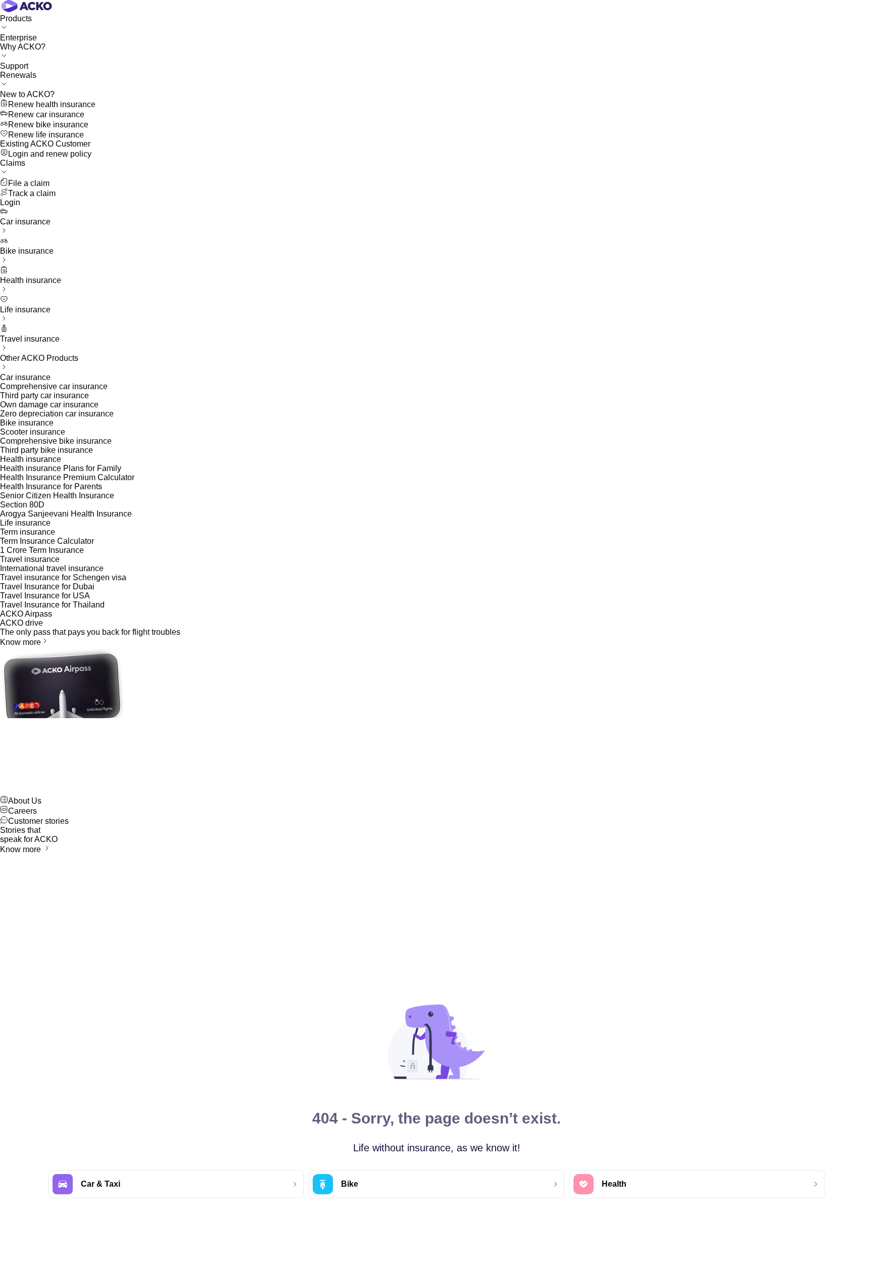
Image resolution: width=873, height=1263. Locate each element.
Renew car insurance (46, 114)
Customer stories (38, 821)
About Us (24, 801)
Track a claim (32, 193)
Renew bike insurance (48, 124)
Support (14, 66)
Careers (22, 811)
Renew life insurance (46, 134)
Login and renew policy (49, 154)
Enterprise (18, 37)
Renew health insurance (51, 104)
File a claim (29, 183)
